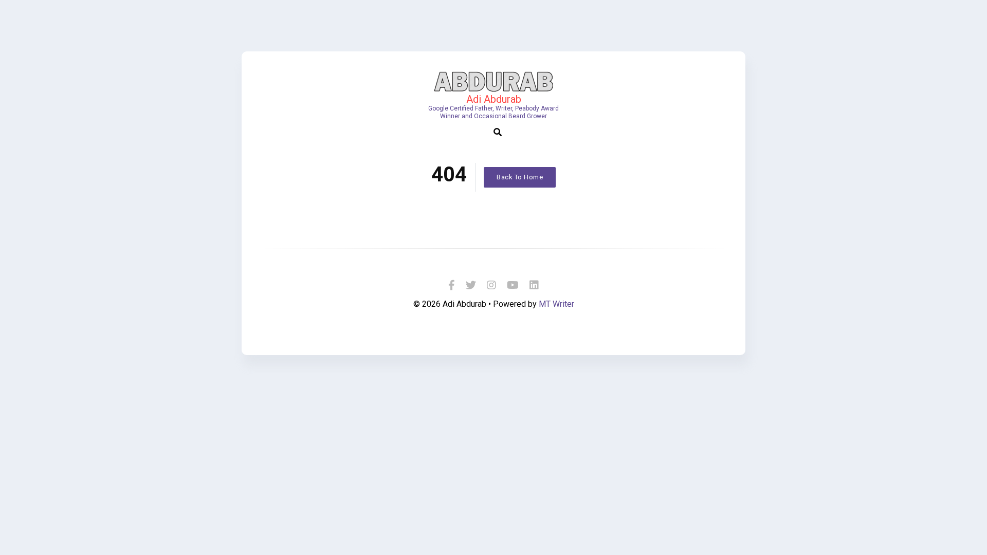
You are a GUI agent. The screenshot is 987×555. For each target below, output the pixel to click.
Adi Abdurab (493, 99)
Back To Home (520, 177)
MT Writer (556, 304)
